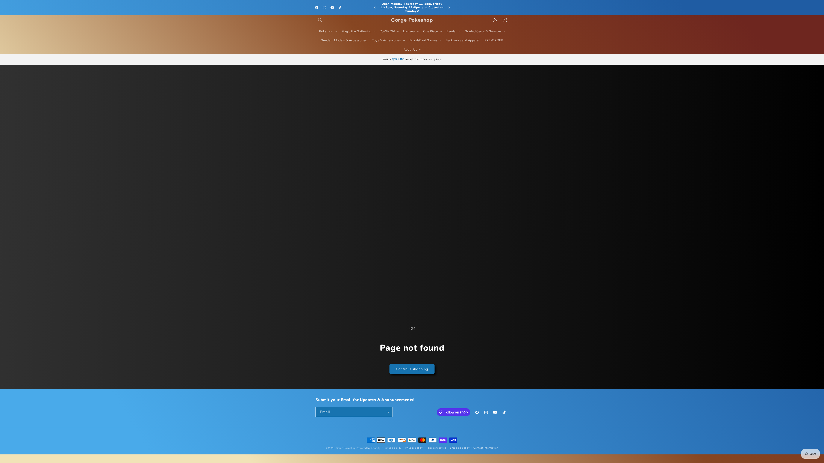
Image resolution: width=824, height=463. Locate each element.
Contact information (485, 447)
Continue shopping (412, 369)
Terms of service (436, 447)
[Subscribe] (387, 412)
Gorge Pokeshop (346, 447)
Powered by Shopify (368, 447)
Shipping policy (460, 447)
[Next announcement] (449, 7)
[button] (320, 20)
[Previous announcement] (375, 7)
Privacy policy (414, 447)
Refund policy (393, 447)
